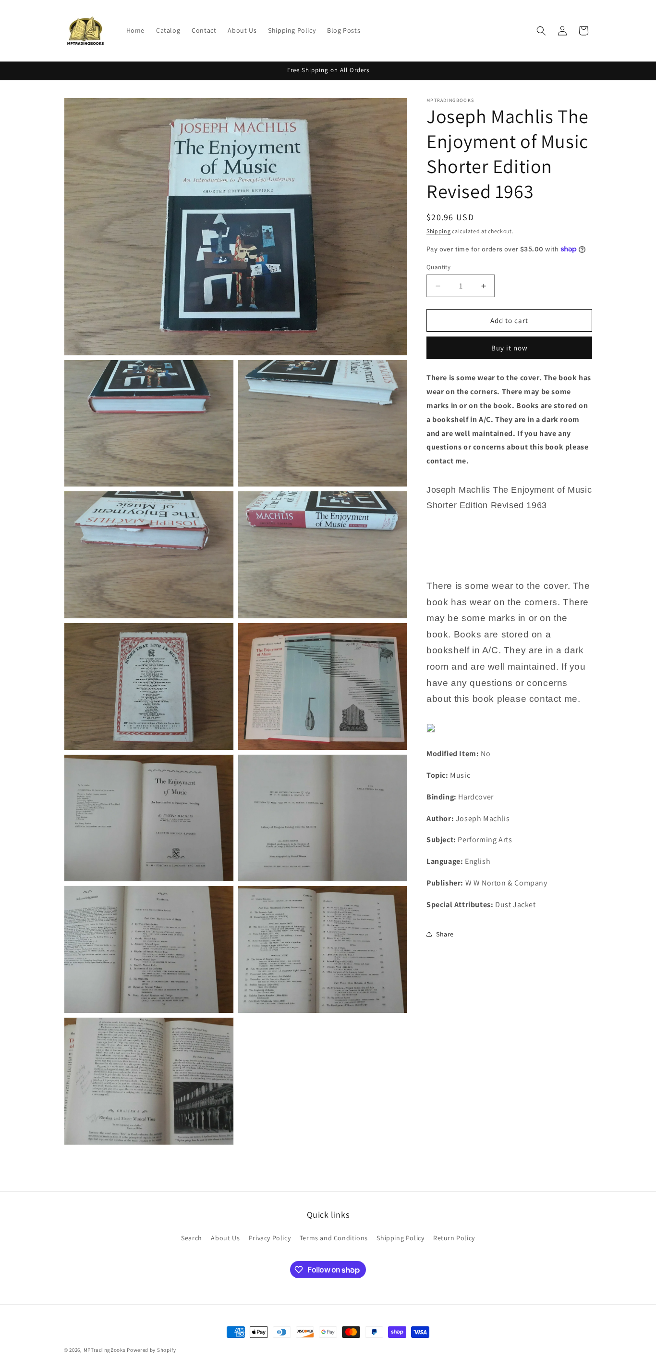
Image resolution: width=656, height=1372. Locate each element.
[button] (541, 30)
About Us (225, 1238)
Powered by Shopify (151, 1350)
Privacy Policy (270, 1238)
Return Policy (454, 1238)
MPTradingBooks (105, 1350)
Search (191, 1238)
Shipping (438, 231)
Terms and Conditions (334, 1238)
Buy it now (509, 347)
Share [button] (445, 934)
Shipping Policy (400, 1238)
